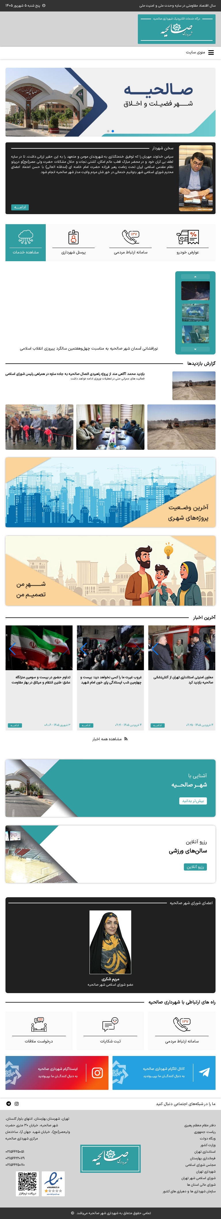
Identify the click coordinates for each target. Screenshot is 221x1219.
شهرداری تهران (206, 1171)
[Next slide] (195, 349)
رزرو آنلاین (195, 867)
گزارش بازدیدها (201, 363)
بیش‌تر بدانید (193, 801)
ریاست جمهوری (205, 1132)
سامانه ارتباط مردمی (130, 252)
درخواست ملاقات (39, 1041)
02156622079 (14, 1158)
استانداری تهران (205, 1151)
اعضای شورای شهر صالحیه (191, 903)
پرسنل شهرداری (73, 252)
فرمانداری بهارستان (203, 1158)
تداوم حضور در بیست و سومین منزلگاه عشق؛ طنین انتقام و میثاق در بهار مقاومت (41, 680)
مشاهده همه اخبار (107, 739)
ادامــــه (20, 207)
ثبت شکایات (110, 1041)
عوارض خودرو (188, 252)
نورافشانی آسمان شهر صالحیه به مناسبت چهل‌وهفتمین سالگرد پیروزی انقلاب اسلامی (89, 349)
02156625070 (15, 1165)
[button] (155, 649)
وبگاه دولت (208, 1138)
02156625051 (14, 1151)
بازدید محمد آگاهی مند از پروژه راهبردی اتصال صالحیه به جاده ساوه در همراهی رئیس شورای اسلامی (74, 374)
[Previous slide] (195, 276)
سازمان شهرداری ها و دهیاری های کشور (189, 1191)
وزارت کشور (208, 1145)
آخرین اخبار (204, 617)
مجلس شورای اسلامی (201, 1165)
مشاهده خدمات (26, 252)
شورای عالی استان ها (201, 1184)
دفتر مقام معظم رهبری (200, 1125)
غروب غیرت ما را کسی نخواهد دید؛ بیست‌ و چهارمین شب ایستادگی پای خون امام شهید (111, 680)
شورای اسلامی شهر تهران (199, 1178)
